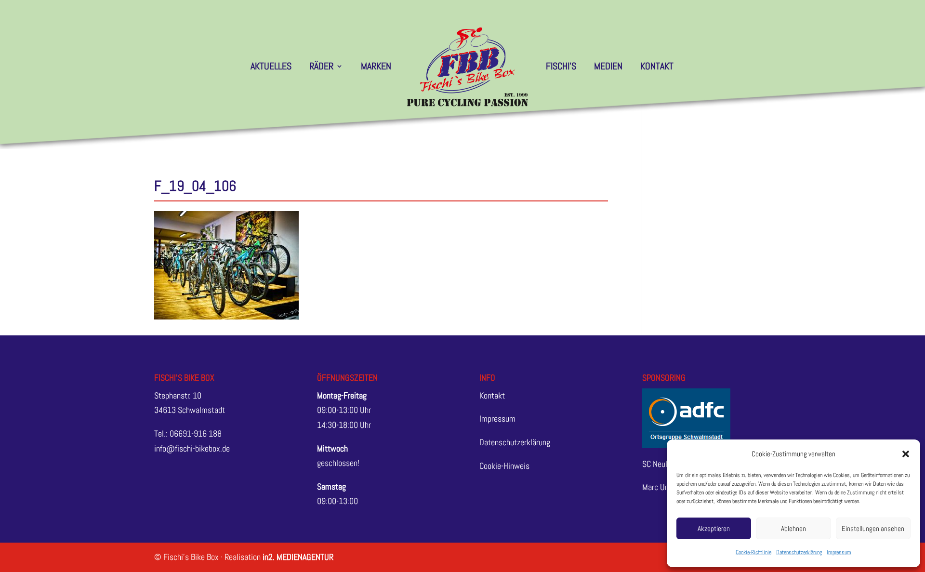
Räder (321, 67)
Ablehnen (793, 528)
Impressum (839, 552)
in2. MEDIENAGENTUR (298, 556)
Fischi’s (561, 67)
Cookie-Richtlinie (753, 552)
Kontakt (657, 67)
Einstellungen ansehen (873, 528)
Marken (376, 67)
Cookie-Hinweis (504, 465)
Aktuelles (271, 67)
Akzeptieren (714, 528)
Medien (608, 67)
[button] (906, 454)
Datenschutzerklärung (799, 552)
